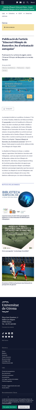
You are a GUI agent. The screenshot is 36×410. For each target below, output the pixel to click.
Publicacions (20, 67)
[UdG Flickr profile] (6, 337)
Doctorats (4, 355)
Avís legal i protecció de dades (10, 379)
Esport (28, 67)
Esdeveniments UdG (7, 363)
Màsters (4, 353)
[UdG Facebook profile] (3, 337)
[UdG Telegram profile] (12, 337)
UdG (3, 13)
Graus (3, 351)
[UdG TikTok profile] (3, 333)
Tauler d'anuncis (6, 357)
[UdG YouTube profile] (9, 337)
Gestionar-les (24, 407)
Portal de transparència (8, 371)
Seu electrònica (6, 373)
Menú (33, 2)
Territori (5, 70)
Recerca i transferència (9, 67)
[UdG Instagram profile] (9, 333)
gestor (10, 401)
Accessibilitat (5, 377)
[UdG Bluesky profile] (6, 333)
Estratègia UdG (6, 361)
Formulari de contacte (8, 327)
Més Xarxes (5, 340)
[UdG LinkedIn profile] (12, 333)
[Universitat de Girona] (10, 307)
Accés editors (5, 387)
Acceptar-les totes (9, 407)
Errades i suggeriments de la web (11, 385)
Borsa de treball (6, 359)
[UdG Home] (2, 2)
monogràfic (7, 122)
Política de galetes (7, 381)
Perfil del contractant (7, 375)
